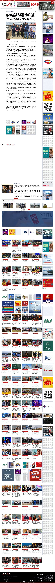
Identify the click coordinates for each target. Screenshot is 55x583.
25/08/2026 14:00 (16, 549)
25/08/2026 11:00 (5, 563)
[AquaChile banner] (8, 480)
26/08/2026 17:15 (26, 406)
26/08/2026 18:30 (26, 394)
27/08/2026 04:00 (36, 345)
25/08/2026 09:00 (36, 563)
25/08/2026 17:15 (16, 520)
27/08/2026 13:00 (26, 320)
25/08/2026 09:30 (26, 563)
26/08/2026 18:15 (36, 394)
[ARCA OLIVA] (48, 21)
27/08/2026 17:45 (16, 272)
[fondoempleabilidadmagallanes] (6, 344)
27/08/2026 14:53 (5, 320)
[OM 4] (37, 344)
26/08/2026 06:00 (26, 443)
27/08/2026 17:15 (26, 272)
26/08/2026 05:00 (36, 443)
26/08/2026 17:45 (16, 406)
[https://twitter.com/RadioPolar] (14, 4)
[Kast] (16, 344)
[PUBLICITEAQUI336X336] (48, 470)
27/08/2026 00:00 (36, 357)
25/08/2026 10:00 (16, 563)
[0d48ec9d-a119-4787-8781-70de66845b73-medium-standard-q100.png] (7, 6)
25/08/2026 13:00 (26, 549)
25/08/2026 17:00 (26, 520)
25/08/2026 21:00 (36, 491)
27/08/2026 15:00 (36, 285)
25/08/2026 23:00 (16, 491)
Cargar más (21, 568)
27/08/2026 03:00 (5, 357)
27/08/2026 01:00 (26, 357)
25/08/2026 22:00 (26, 491)
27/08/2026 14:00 (17, 183)
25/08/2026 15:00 (5, 549)
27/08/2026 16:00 (26, 285)
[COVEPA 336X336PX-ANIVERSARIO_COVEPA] (48, 387)
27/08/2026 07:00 (5, 345)
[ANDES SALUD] (48, 89)
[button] (52, 2)
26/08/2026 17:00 (36, 406)
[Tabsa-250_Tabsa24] (48, 123)
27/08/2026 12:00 (36, 320)
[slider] (45, 580)
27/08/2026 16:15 (16, 285)
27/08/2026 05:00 (26, 345)
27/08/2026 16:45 (5, 285)
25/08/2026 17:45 (5, 520)
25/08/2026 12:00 (36, 549)
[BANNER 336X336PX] (48, 157)
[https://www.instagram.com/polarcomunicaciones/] (14, 6)
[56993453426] (14, 2)
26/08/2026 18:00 (5, 406)
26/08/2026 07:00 (16, 443)
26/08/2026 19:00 (5, 394)
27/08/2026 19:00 (5, 272)
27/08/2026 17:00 (36, 272)
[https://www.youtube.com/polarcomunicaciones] (14, 7)
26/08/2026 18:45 (16, 394)
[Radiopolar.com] (1, 8)
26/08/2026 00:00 (5, 491)
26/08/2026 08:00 (5, 443)
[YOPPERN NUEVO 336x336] (48, 55)
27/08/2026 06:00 (16, 345)
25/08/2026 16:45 (36, 520)
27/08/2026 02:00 (16, 357)
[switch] (38, 580)
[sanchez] (35, 480)
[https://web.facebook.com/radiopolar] (14, 3)
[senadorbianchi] (27, 344)
